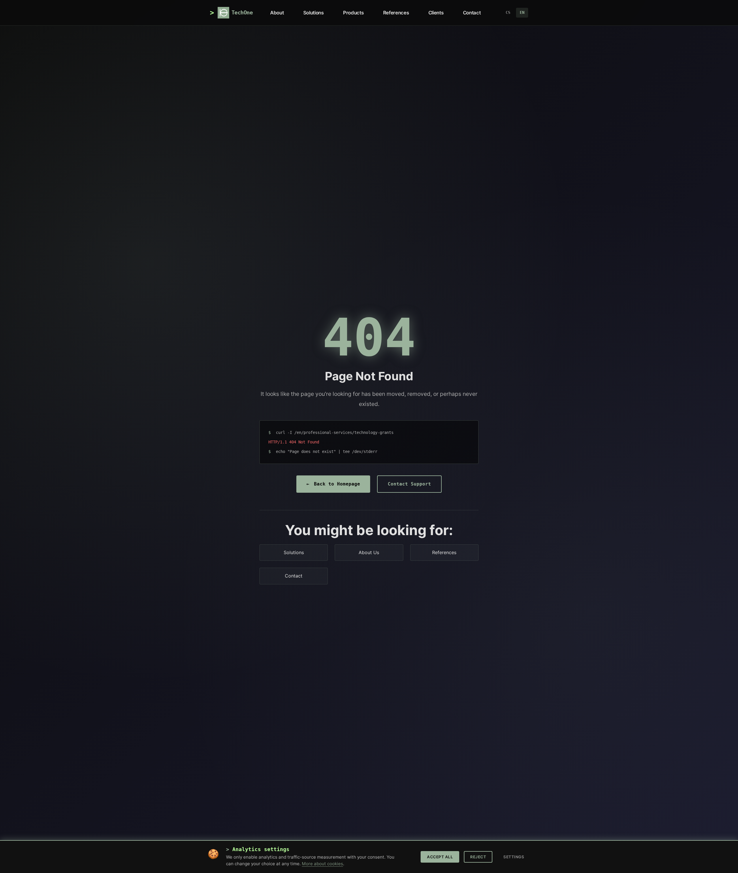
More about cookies (322, 863)
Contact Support (409, 484)
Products (353, 13)
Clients (435, 13)
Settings (513, 857)
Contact (472, 13)
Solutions (313, 13)
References (396, 13)
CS (508, 12)
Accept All (440, 857)
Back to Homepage (333, 484)
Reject (478, 857)
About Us (369, 552)
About (277, 13)
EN (522, 12)
